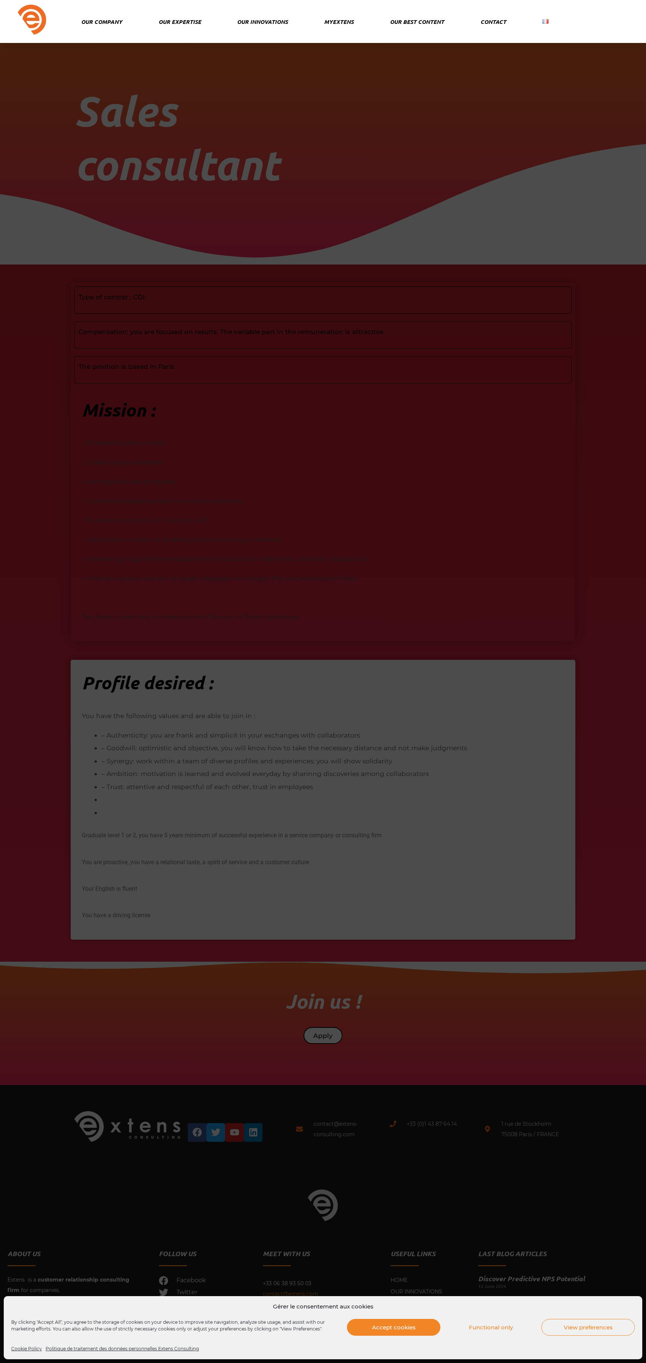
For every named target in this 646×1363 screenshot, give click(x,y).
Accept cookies (394, 1327)
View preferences (588, 1327)
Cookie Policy (26, 1348)
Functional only (491, 1327)
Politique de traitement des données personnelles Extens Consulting (122, 1348)
